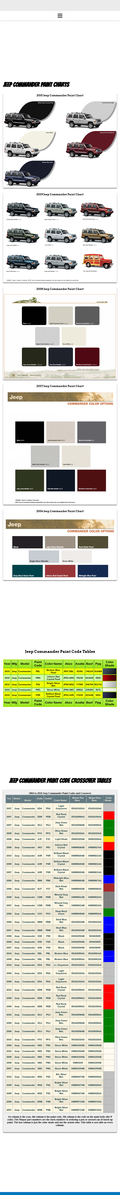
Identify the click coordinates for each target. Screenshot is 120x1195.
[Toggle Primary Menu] (60, 15)
